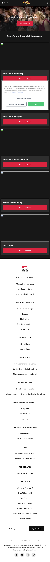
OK (36, 104)
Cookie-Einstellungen (24, 98)
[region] (25, 95)
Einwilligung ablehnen (16, 104)
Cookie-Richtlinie (17, 92)
